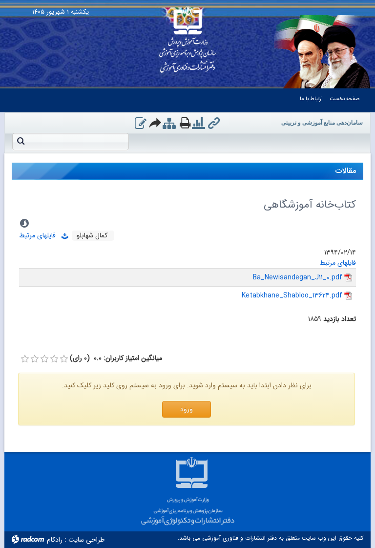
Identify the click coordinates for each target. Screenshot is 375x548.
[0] (25, 359)
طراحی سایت (86, 539)
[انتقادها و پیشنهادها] (140, 124)
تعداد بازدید (339, 319)
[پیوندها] (214, 124)
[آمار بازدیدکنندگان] (198, 124)
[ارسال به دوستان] (155, 122)
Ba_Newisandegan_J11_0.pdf (297, 277)
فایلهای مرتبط (40, 235)
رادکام (54, 539)
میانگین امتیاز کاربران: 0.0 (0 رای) (116, 358)
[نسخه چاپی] (185, 122)
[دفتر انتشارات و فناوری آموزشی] (188, 36)
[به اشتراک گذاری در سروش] (24, 223)
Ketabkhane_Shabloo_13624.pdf (292, 295)
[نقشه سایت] (169, 124)
